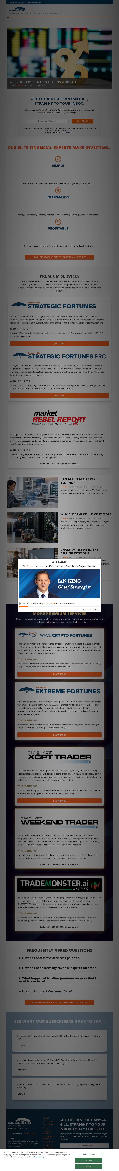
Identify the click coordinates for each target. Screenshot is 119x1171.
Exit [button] (84, 610)
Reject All (88, 1160)
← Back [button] (90, 610)
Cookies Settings (88, 1154)
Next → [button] (97, 610)
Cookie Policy (39, 1157)
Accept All (88, 1166)
